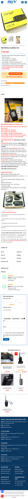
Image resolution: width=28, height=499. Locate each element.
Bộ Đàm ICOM (18, 469)
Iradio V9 (21, 388)
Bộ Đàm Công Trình (6, 481)
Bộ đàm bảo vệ (21, 234)
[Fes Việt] (12, 2)
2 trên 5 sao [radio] (12, 300)
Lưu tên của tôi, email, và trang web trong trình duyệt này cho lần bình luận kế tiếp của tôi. (13, 334)
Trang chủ (3, 45)
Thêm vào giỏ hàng (15, 73)
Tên (4, 320)
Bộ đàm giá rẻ (22, 45)
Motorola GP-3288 (7, 388)
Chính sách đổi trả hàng (9, 492)
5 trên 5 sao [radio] (6, 304)
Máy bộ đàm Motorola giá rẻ (18, 83)
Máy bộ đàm (15, 45)
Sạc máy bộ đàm (19, 485)
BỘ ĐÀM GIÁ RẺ (5, 477)
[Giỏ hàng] (22, 2)
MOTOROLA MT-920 (7, 410)
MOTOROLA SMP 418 (12, 166)
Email (4, 326)
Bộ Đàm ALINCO (19, 473)
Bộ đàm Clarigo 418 (6, 85)
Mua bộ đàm (14, 239)
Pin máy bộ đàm (19, 483)
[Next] (25, 21)
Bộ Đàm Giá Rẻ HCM (6, 469)
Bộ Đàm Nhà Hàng (5, 483)
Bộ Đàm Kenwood (5, 473)
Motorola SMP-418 (21, 367)
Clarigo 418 (20, 148)
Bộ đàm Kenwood (11, 168)
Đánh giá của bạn (7, 298)
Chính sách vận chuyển (19, 492)
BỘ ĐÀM (17, 467)
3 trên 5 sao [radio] (6, 302)
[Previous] (3, 21)
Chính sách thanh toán (9, 493)
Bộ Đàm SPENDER (19, 471)
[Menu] (2, 2)
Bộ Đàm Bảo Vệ (5, 479)
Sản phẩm (9, 45)
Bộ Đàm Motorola (5, 471)
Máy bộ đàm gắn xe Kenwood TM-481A (7, 367)
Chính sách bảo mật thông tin (19, 491)
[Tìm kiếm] (26, 2)
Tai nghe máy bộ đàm (20, 481)
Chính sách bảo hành (19, 493)
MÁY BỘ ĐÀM (4, 467)
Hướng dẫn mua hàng (7, 491)
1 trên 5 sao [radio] (5, 300)
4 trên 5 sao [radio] (15, 302)
